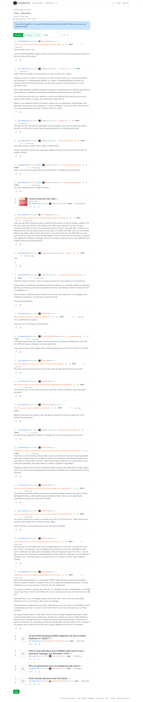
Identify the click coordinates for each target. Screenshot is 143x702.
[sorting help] (64, 35)
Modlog (91, 698)
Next (16, 692)
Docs (107, 698)
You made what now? (75, 336)
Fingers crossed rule (66, 141)
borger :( (69, 253)
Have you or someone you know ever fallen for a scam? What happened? (39, 364)
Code (113, 698)
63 (32, 672)
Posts (38, 35)
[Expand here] (23, 202)
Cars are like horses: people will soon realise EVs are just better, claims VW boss (41, 218)
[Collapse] (15, 41)
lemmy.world (33, 201)
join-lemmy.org (123, 698)
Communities (38, 3)
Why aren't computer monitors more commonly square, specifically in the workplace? (43, 384)
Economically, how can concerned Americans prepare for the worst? (37, 541)
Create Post (49, 3)
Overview (18, 35)
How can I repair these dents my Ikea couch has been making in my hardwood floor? (43, 488)
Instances (99, 698)
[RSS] (67, 35)
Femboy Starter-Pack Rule (68, 430)
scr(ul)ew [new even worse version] (71, 275)
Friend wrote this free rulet (72, 165)
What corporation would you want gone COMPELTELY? (33, 317)
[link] (66, 44)
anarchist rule (63, 69)
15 (31, 644)
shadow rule (63, 121)
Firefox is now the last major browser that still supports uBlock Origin (37, 44)
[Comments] (23, 639)
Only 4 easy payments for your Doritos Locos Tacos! (32, 408)
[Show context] (63, 44)
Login (118, 3)
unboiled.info (23, 3)
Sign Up (125, 3)
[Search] (113, 3)
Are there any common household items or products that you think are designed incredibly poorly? (47, 451)
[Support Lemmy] (56, 3)
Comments (28, 35)
